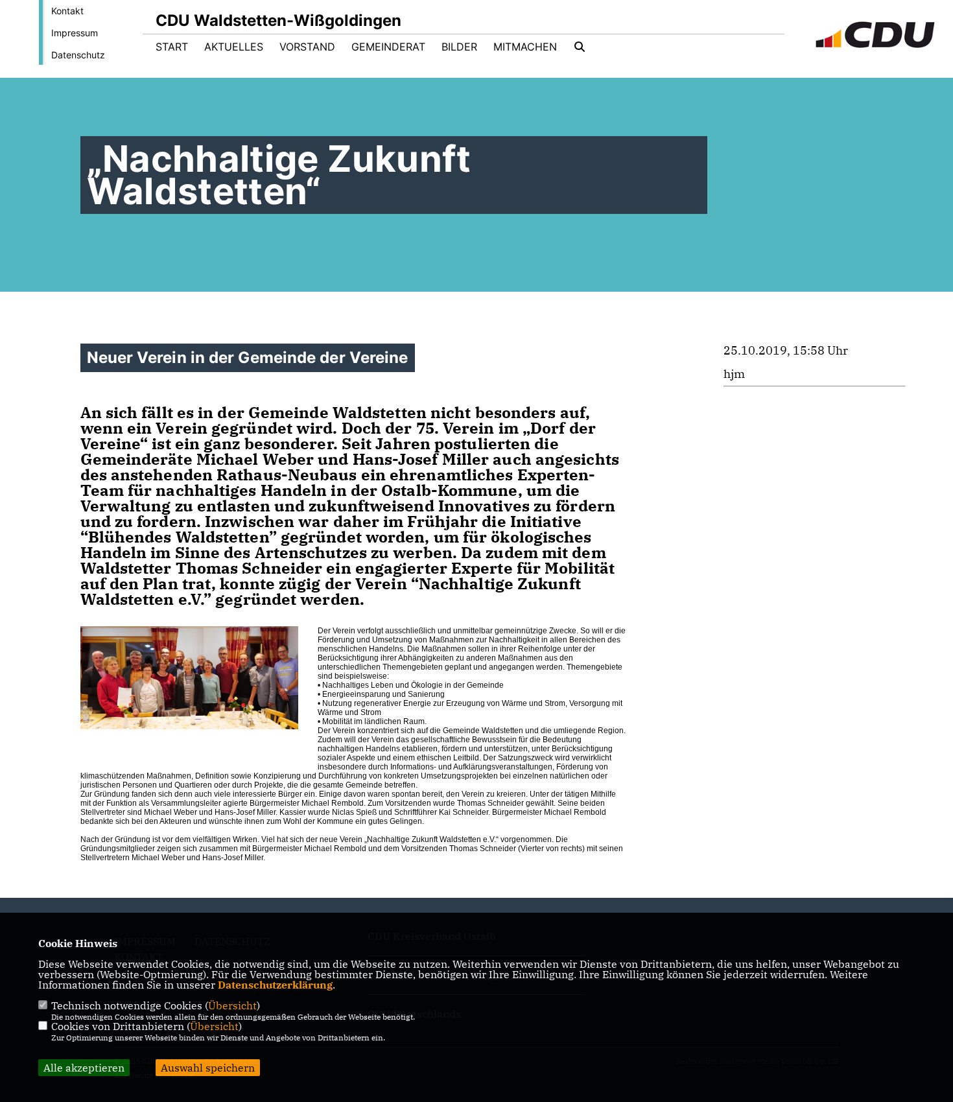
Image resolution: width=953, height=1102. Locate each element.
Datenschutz (78, 54)
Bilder (459, 46)
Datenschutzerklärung (275, 984)
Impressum (74, 32)
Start (172, 46)
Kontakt (67, 10)
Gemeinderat (388, 46)
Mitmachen (525, 46)
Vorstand (307, 46)
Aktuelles (233, 46)
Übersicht (232, 1005)
